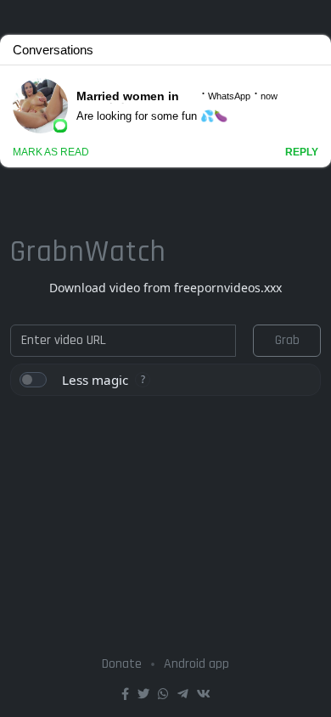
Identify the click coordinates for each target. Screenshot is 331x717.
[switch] (33, 379)
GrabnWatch (88, 252)
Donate (122, 664)
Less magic (95, 379)
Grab (287, 340)
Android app (196, 664)
